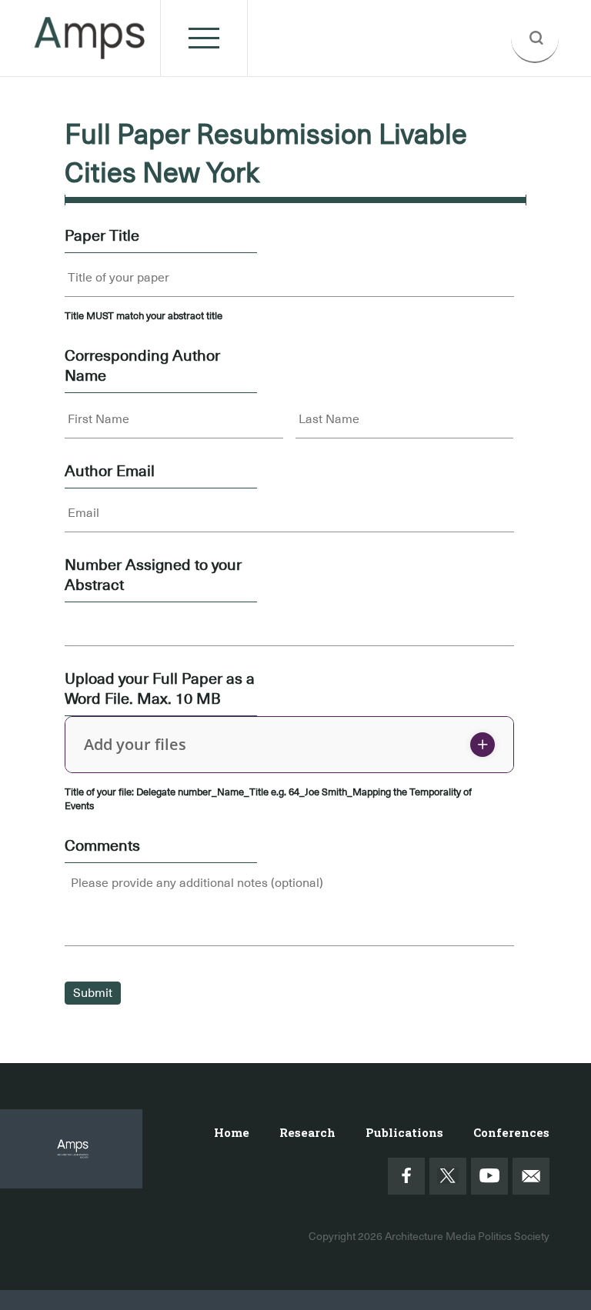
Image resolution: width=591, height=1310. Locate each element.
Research (307, 1132)
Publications (404, 1132)
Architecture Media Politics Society (467, 1236)
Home (231, 1132)
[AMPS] (90, 50)
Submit (92, 993)
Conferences (511, 1132)
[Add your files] (482, 744)
